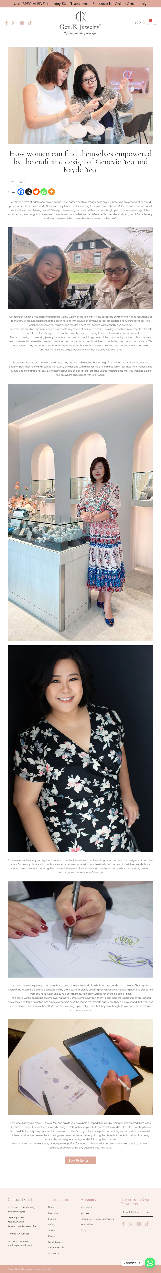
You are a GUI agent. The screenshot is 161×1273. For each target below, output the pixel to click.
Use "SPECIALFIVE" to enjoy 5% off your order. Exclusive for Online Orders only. (80, 4)
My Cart (84, 1212)
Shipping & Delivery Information (97, 1218)
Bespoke (52, 1218)
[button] (144, 22)
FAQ (83, 1230)
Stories (51, 1230)
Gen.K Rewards (56, 1247)
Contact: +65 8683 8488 (19, 1233)
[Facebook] (20, 191)
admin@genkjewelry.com (20, 1245)
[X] (28, 191)
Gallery (51, 1224)
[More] (51, 191)
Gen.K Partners (55, 1241)
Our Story (53, 1212)
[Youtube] (22, 23)
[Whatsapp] (43, 191)
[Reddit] (36, 191)
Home (51, 1207)
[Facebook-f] (6, 23)
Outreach (52, 1236)
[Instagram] (14, 23)
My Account (86, 1207)
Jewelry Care (86, 1224)
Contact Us (53, 1253)
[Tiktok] (29, 23)
